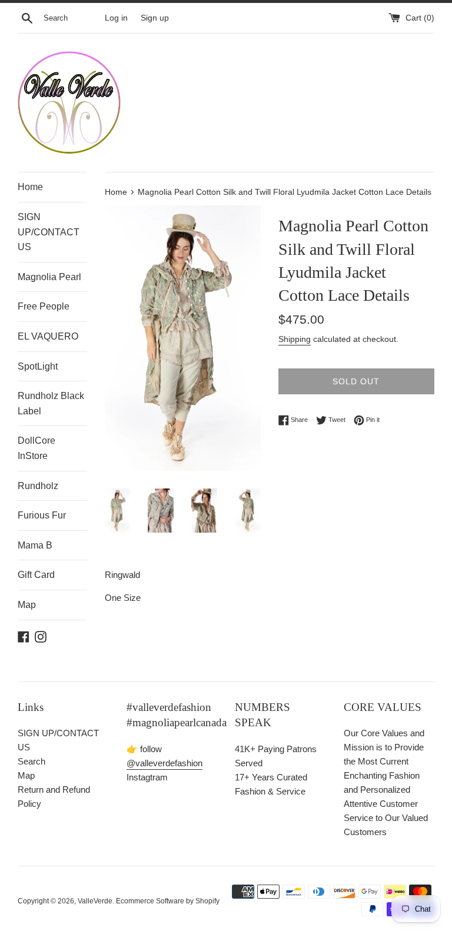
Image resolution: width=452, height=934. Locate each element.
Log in (116, 18)
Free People (43, 306)
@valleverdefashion (164, 763)
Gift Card (36, 575)
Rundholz (38, 486)
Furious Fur (42, 515)
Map (27, 605)
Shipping (294, 339)
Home (30, 187)
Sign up (155, 18)
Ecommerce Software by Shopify (168, 901)
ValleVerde (95, 901)
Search (31, 761)
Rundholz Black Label (51, 403)
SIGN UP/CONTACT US (48, 232)
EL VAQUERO (48, 336)
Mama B (35, 545)
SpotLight (38, 366)
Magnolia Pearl (49, 277)
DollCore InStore (36, 448)
